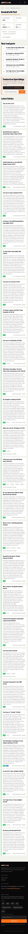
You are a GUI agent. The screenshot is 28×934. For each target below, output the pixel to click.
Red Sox (8, 824)
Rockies (8, 363)
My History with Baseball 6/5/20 (12, 830)
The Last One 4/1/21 (8, 103)
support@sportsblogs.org (13, 888)
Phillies (22, 484)
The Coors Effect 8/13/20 (10, 650)
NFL (7, 765)
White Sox (13, 547)
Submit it (13, 886)
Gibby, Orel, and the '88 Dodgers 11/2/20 (13, 428)
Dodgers (8, 187)
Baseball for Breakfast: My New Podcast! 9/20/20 (15, 59)
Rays (8, 484)
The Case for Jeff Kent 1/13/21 (11, 282)
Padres (18, 547)
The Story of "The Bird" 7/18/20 (11, 712)
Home (2, 8)
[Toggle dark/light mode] (20, 2)
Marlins (8, 422)
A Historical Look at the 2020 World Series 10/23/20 (15, 65)
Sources (7, 8)
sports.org (6, 2)
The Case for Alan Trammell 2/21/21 (12, 193)
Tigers (8, 735)
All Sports (3, 880)
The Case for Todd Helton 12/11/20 (12, 340)
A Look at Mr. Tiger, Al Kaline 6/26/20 (13, 771)
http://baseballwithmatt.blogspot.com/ (10, 14)
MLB (4, 126)
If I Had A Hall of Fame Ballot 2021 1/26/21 (15, 47)
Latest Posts (4, 878)
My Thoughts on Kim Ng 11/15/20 (15, 53)
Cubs (8, 613)
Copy (22, 92)
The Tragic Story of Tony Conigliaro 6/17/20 (15, 71)
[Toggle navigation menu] (25, 2)
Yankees (13, 673)
